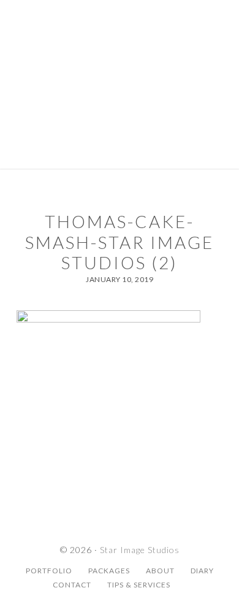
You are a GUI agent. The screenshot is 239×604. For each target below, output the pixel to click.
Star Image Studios (119, 52)
